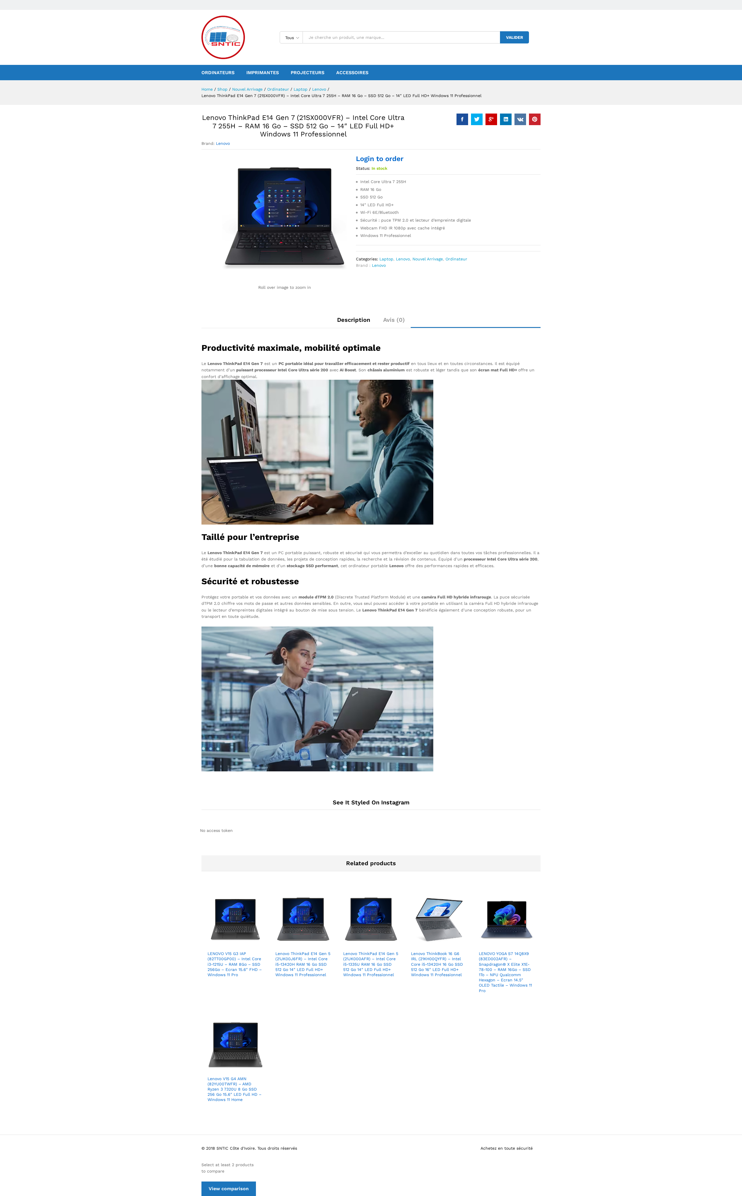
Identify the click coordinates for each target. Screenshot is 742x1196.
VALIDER (514, 37)
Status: (363, 168)
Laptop (386, 259)
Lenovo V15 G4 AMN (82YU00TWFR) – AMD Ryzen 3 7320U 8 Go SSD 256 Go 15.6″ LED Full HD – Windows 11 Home (234, 1089)
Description (353, 320)
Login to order (379, 159)
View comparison (229, 1188)
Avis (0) (394, 320)
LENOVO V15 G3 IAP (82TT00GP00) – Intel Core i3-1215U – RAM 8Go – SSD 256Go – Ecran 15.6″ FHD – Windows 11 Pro (235, 964)
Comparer (255, 944)
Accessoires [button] (352, 72)
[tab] (353, 322)
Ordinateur (456, 259)
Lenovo (223, 143)
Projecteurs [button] (307, 72)
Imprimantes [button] (262, 72)
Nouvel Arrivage (427, 259)
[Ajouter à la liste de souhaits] (242, 944)
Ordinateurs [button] (217, 72)
